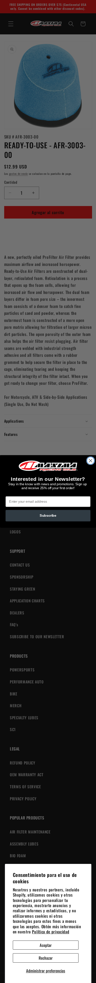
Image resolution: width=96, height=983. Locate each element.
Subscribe (48, 515)
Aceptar (46, 945)
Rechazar (46, 958)
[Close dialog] (90, 460)
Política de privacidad (50, 931)
